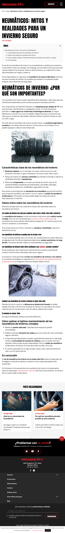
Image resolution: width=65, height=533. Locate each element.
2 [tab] (32, 438)
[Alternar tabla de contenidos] (60, 46)
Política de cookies (43, 525)
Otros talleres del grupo (14, 497)
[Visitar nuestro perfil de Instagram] (34, 470)
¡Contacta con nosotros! (27, 370)
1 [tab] (31, 438)
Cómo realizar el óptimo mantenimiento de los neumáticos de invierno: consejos (32, 58)
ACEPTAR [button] (48, 530)
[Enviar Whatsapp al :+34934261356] (26, 451)
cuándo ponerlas (8, 261)
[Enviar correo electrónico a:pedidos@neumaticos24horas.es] (32, 451)
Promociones (11, 479)
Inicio (3, 11)
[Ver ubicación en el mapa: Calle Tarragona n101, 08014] (38, 451)
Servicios (10, 475)
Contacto (10, 488)
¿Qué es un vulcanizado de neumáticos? (13, 417)
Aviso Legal (19, 525)
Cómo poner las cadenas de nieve (47, 259)
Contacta (51, 4)
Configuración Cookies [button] (37, 530)
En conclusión (12, 60)
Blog (7, 11)
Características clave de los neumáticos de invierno (23, 53)
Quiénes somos (12, 492)
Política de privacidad (30, 525)
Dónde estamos (12, 483)
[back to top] (61, 438)
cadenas (42, 247)
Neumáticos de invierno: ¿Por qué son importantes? (20, 50)
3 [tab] (33, 438)
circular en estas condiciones (42, 218)
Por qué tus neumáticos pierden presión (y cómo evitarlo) (47, 417)
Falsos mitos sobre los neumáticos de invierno (22, 55)
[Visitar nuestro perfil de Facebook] (30, 470)
